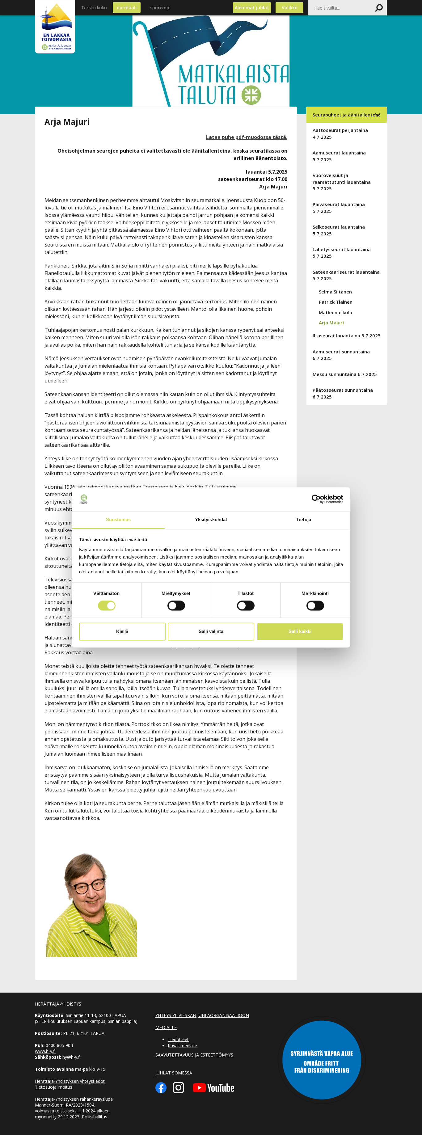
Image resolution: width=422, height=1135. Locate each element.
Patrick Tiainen (335, 302)
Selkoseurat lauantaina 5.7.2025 (339, 230)
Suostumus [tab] (118, 519)
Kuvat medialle (182, 1046)
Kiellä (122, 631)
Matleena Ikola (335, 312)
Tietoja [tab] (303, 519)
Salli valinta (211, 631)
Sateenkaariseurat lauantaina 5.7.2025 (346, 275)
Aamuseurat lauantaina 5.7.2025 (339, 156)
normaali (127, 8)
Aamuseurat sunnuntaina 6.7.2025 (341, 354)
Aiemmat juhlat (252, 8)
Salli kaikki (300, 631)
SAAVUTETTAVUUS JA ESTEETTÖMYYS (194, 1055)
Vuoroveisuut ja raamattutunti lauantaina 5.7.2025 (342, 182)
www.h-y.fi (45, 1051)
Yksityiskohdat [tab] (211, 519)
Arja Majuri (331, 322)
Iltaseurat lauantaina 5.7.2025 (347, 335)
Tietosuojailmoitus (53, 1087)
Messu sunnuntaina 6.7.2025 (345, 374)
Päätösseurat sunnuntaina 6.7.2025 (343, 393)
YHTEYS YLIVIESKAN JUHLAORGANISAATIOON (202, 1015)
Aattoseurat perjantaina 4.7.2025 (340, 133)
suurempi (160, 8)
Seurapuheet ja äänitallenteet (346, 115)
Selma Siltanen (335, 292)
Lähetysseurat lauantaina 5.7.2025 (342, 252)
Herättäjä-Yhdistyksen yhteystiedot (70, 1081)
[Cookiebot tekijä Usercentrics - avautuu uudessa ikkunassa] (316, 499)
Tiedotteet (178, 1039)
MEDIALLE (166, 1027)
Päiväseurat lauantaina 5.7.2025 (339, 207)
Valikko (290, 8)
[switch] (176, 606)
